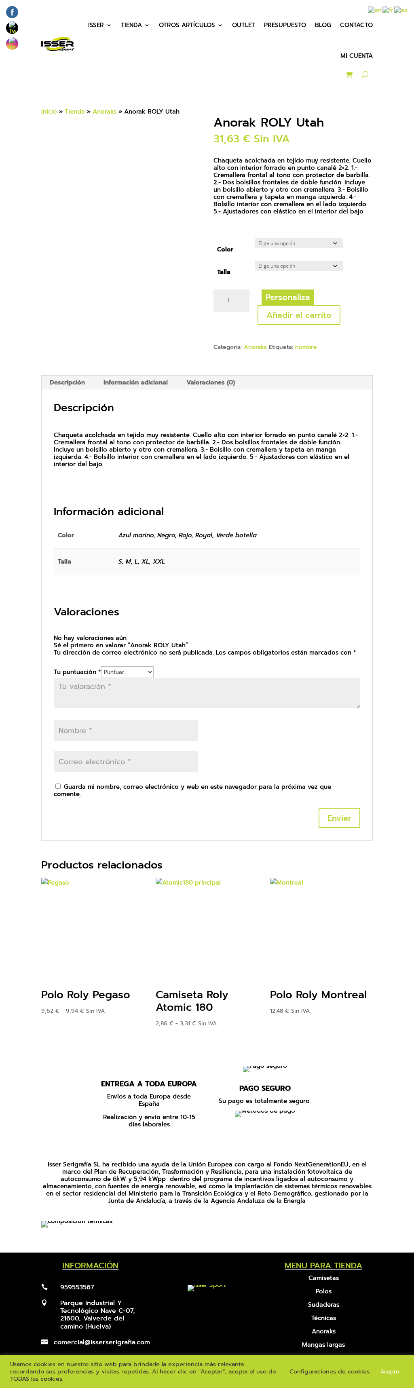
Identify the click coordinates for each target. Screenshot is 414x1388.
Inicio (49, 111)
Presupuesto (285, 25)
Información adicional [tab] (136, 382)
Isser (96, 25)
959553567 (77, 1287)
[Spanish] (401, 9)
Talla (223, 272)
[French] (388, 9)
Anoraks (104, 111)
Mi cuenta (356, 55)
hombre (306, 347)
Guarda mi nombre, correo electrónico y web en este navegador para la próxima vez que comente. (192, 790)
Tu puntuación (77, 672)
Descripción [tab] (67, 382)
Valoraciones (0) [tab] (210, 382)
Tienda (131, 25)
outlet (243, 25)
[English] (375, 9)
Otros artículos (187, 25)
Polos (324, 1291)
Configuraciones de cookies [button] (329, 1371)
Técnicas (323, 1318)
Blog (323, 25)
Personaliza (288, 297)
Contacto (356, 25)
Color (225, 249)
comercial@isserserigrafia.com (102, 1342)
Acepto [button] (389, 1371)
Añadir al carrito (299, 315)
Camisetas (323, 1278)
